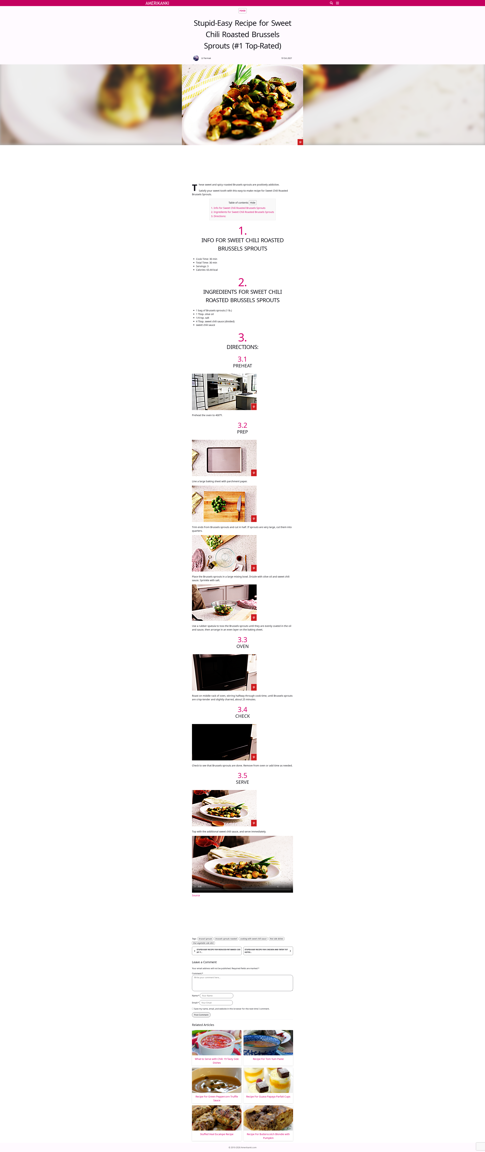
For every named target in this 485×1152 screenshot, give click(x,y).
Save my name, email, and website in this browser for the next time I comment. (232, 1008)
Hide (252, 202)
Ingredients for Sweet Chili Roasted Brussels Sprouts (242, 212)
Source (196, 895)
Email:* (195, 1002)
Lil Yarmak (206, 58)
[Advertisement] (242, 162)
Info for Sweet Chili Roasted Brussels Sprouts (238, 208)
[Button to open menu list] (337, 3)
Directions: (218, 216)
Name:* (195, 995)
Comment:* (197, 973)
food (243, 10)
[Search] (331, 3)
